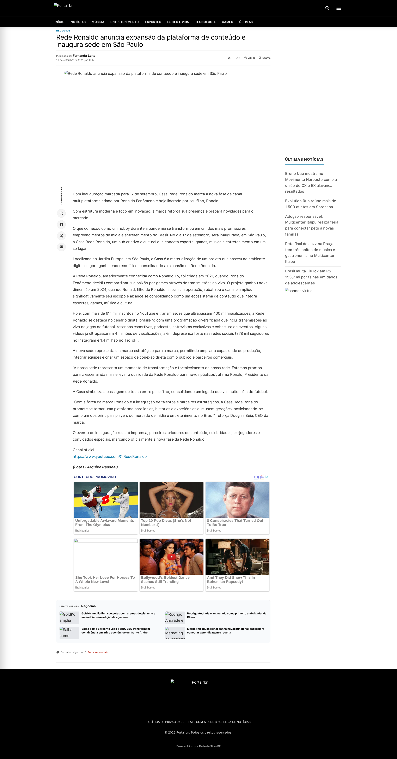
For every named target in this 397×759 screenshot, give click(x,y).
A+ (238, 57)
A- (229, 57)
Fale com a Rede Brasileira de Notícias (219, 722)
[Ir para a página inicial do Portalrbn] (79, 8)
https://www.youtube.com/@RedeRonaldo (110, 456)
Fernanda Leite (84, 56)
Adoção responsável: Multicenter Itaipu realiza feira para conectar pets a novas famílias (311, 225)
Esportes (153, 22)
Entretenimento (124, 22)
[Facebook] (61, 224)
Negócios (63, 31)
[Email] (61, 247)
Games (227, 22)
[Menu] (338, 8)
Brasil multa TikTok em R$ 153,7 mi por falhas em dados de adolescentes (311, 277)
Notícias (78, 22)
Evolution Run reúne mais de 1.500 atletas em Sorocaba (310, 204)
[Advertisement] (313, 89)
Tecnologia (205, 22)
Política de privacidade (165, 722)
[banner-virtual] (313, 323)
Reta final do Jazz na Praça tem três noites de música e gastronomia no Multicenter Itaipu (310, 253)
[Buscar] (327, 8)
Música (98, 22)
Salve (266, 57)
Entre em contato (98, 652)
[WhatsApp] (61, 213)
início (60, 22)
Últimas (246, 22)
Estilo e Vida (178, 22)
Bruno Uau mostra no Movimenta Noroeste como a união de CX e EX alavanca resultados (311, 182)
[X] (61, 235)
